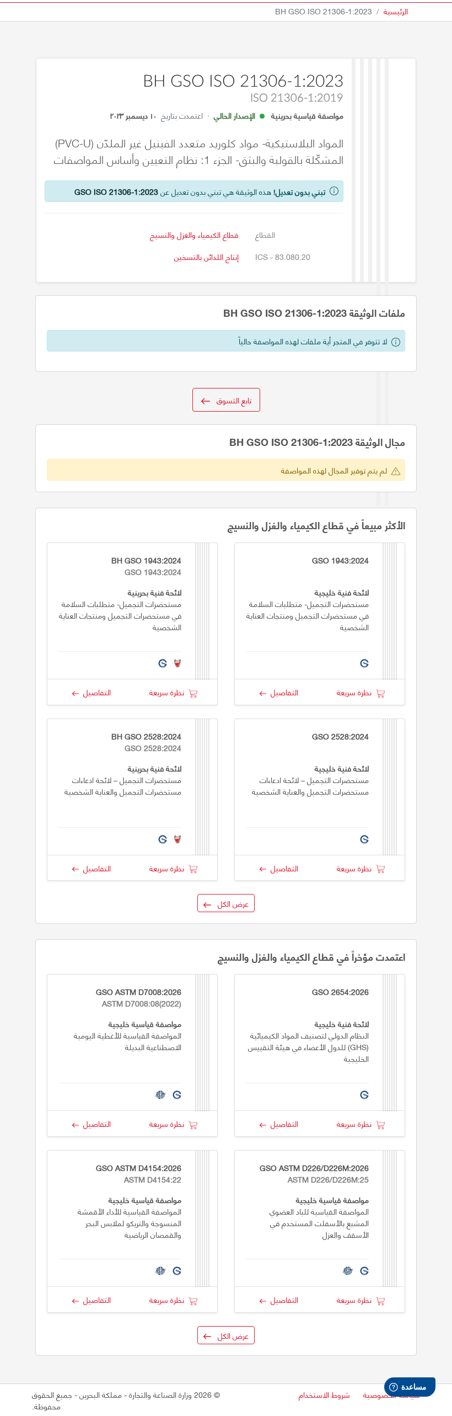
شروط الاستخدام (324, 1394)
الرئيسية (396, 11)
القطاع (265, 234)
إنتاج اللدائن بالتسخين (206, 256)
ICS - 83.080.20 (282, 256)
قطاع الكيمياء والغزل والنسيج (194, 234)
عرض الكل (230, 903)
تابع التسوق (230, 400)
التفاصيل (282, 692)
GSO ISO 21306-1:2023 (116, 191)
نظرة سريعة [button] (356, 692)
